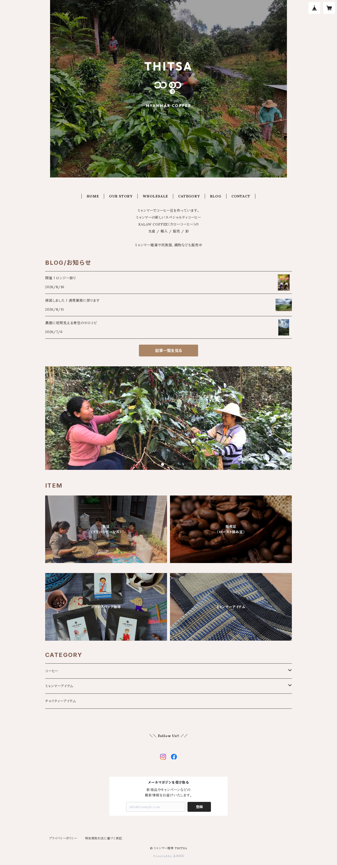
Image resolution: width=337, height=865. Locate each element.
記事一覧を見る (168, 350)
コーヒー (51, 671)
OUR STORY (120, 196)
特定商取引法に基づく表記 (103, 838)
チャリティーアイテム (60, 701)
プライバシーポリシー (63, 838)
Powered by (163, 856)
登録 (199, 807)
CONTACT (240, 196)
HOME (93, 196)
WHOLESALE (155, 196)
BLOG (215, 196)
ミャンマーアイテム (59, 686)
